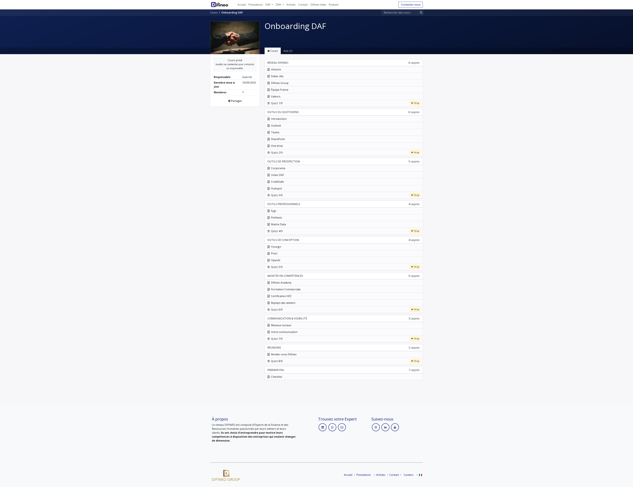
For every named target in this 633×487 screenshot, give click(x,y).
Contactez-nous (411, 4)
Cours (214, 12)
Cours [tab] (274, 51)
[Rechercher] (420, 12)
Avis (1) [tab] (288, 51)
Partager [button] (236, 101)
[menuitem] (241, 4)
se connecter (231, 64)
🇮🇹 (420, 475)
